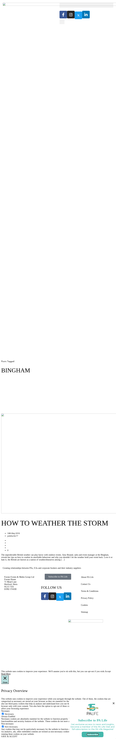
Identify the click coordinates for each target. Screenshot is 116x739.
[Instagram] (71, 14)
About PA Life (87, 577)
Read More (6, 674)
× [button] (113, 703)
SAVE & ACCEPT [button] (9, 736)
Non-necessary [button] (7, 724)
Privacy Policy (87, 598)
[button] (86, 5)
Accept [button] (108, 671)
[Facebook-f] (63, 14)
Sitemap (84, 612)
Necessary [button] (5, 711)
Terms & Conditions (89, 591)
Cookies (84, 605)
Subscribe (92, 734)
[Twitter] (78, 15)
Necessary (9, 714)
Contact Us (85, 584)
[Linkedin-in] (86, 14)
